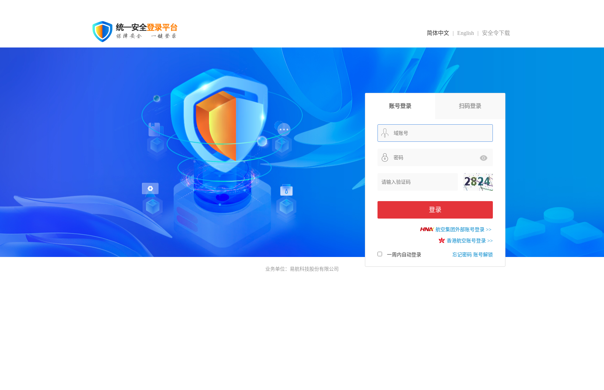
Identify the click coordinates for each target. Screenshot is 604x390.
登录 (435, 209)
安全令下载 (496, 33)
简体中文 (438, 33)
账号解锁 (483, 254)
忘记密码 (462, 254)
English (465, 33)
